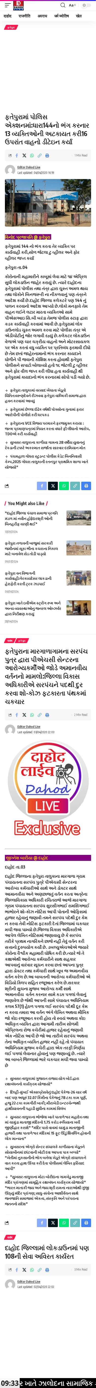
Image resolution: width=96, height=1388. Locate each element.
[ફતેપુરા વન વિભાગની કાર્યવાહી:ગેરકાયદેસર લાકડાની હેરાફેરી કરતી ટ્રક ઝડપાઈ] (78, 578)
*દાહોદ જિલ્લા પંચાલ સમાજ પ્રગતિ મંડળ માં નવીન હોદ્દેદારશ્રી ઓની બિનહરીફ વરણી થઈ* (31, 518)
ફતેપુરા (11, 27)
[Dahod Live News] (18, 5)
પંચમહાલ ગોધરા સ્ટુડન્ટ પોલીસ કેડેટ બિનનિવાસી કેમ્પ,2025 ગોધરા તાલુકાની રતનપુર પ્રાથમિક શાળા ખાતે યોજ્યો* (46, 461)
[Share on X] (24, 155)
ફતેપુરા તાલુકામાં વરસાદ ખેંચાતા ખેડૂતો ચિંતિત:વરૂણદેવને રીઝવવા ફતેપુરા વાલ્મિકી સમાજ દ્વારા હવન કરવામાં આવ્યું (45, 395)
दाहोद (10, 640)
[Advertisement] (48, 71)
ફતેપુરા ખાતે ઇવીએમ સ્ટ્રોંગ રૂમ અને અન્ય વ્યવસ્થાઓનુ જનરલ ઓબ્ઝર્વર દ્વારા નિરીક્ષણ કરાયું (33, 608)
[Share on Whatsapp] (32, 155)
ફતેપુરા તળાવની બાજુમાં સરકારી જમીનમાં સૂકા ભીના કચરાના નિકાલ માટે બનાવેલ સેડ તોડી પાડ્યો (31, 548)
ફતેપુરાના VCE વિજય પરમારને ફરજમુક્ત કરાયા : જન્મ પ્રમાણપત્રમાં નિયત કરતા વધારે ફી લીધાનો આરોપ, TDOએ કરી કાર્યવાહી (47, 428)
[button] (9, 5)
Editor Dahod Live (28, 167)
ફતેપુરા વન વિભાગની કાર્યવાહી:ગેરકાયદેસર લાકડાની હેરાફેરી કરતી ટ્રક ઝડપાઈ (28, 578)
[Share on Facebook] (16, 155)
